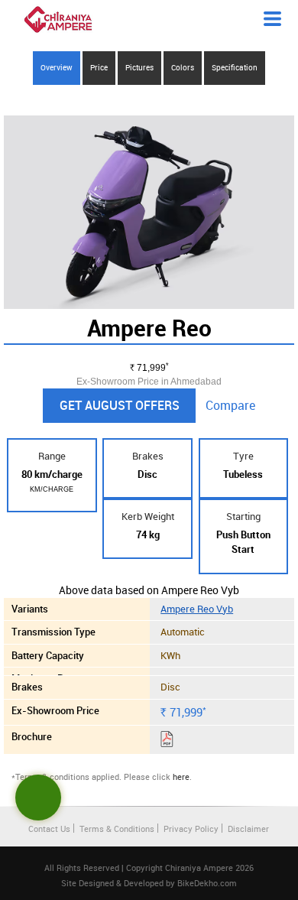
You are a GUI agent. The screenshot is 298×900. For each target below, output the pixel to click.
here (181, 776)
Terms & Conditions (116, 828)
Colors (182, 67)
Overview (56, 67)
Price (99, 67)
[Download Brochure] (166, 741)
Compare (230, 405)
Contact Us (49, 828)
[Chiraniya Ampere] (58, 19)
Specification (235, 67)
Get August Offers (120, 405)
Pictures (139, 67)
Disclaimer (248, 828)
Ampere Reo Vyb (196, 609)
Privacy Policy (191, 828)
